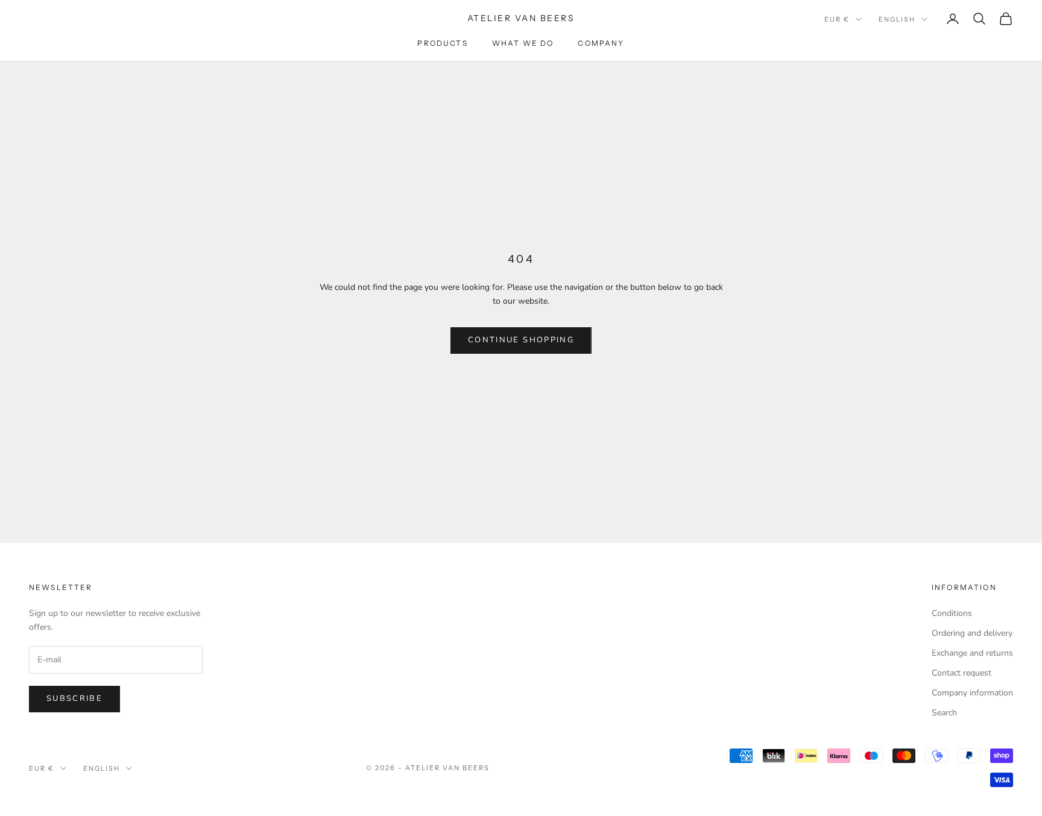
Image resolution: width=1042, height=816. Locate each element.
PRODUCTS (442, 43)
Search (944, 712)
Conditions (952, 613)
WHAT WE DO (523, 43)
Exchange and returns (972, 653)
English (897, 19)
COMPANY (601, 43)
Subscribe (74, 698)
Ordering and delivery (972, 633)
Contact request (961, 673)
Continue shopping (521, 339)
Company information (972, 692)
